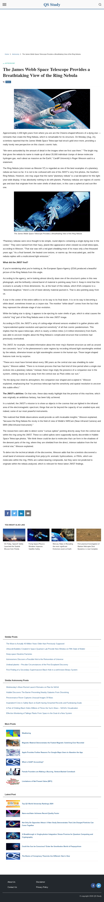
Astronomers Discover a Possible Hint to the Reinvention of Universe (34, 659)
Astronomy (10, 63)
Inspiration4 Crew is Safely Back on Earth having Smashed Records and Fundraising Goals (44, 703)
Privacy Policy (42, 887)
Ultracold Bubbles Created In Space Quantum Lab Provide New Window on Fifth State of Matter (45, 649)
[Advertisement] (52, 31)
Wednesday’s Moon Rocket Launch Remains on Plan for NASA (32, 687)
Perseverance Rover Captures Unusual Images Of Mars (29, 698)
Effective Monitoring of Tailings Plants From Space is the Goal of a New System (39, 713)
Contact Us (12, 887)
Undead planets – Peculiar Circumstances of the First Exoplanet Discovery (37, 664)
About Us (11, 882)
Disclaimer (40, 882)
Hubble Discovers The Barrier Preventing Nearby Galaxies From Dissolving (37, 692)
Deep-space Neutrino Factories (19, 654)
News (8, 82)
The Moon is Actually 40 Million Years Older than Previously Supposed (35, 644)
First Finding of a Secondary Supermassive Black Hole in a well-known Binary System (41, 670)
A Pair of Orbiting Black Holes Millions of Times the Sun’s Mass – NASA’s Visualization (42, 708)
